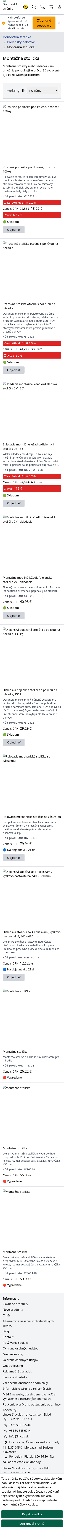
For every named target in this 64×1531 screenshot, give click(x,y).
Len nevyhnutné (31, 1523)
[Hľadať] (34, 6)
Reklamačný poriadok (17, 1371)
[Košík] (51, 6)
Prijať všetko (32, 1514)
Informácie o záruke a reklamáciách (27, 1389)
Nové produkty (13, 1310)
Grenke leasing (13, 1354)
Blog (6, 1331)
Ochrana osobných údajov (20, 1348)
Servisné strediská (15, 1377)
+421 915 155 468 (20, 1425)
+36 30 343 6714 (20, 1431)
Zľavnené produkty (44, 23)
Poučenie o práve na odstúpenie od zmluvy (32, 1404)
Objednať (13, 230)
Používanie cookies (15, 1343)
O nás (7, 1315)
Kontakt (8, 1337)
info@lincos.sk (19, 1436)
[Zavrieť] (59, 23)
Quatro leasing (13, 1366)
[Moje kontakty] (42, 6)
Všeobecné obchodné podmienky (25, 1383)
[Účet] (59, 6)
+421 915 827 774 (20, 1419)
